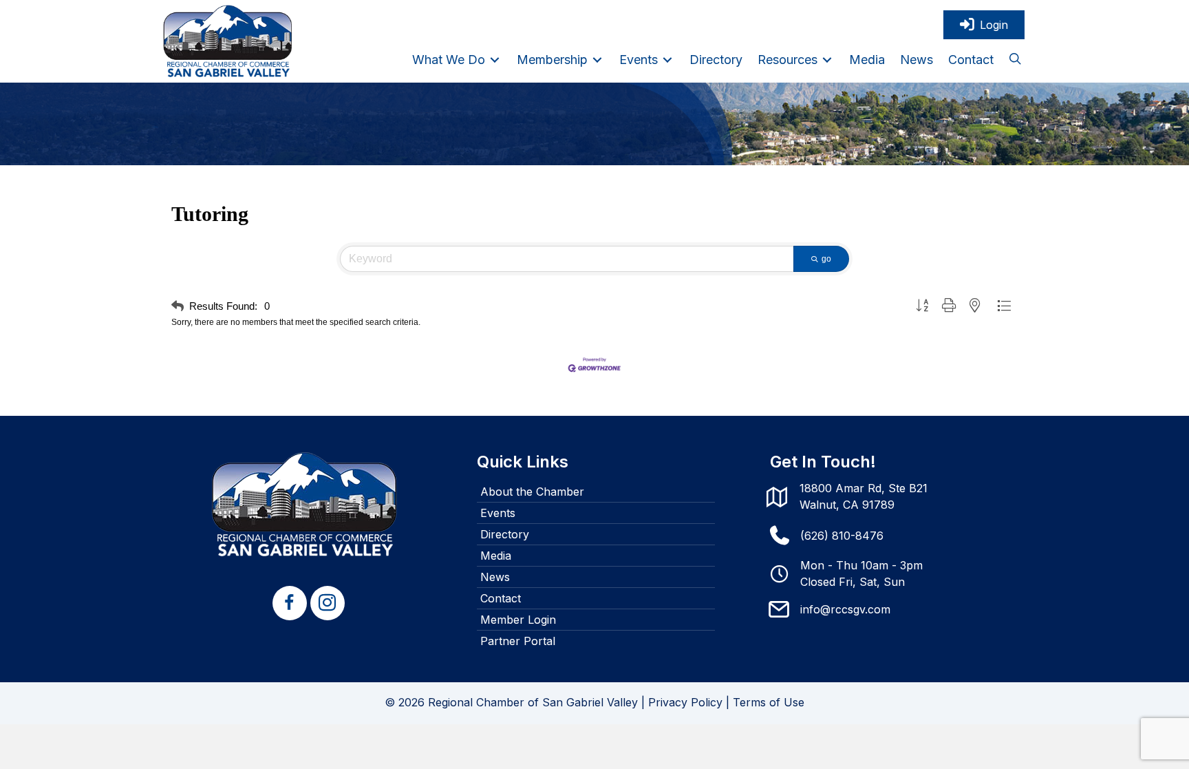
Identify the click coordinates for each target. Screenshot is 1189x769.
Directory (504, 534)
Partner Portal (517, 641)
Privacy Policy (685, 702)
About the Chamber (532, 491)
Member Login (518, 619)
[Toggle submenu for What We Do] (494, 59)
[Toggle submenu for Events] (667, 59)
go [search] (826, 259)
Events (497, 513)
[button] (1015, 60)
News (495, 577)
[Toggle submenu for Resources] (827, 59)
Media (495, 555)
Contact (500, 598)
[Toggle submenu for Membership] (597, 59)
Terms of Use (768, 702)
